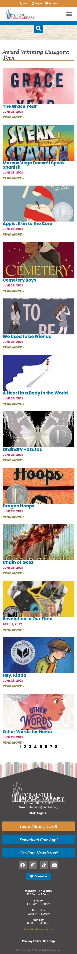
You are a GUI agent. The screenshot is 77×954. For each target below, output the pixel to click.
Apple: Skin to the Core (27, 224)
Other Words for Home (27, 732)
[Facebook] (23, 865)
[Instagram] (33, 865)
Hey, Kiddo (14, 675)
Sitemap (49, 941)
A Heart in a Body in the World (35, 393)
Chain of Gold (18, 562)
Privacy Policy (31, 941)
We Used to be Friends (27, 336)
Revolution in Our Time (27, 619)
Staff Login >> (38, 813)
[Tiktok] (44, 865)
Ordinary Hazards (22, 449)
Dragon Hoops (18, 506)
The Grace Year (20, 106)
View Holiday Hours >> (38, 929)
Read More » (13, 117)
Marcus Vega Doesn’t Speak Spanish (34, 165)
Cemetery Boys (19, 280)
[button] (69, 14)
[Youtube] (54, 865)
